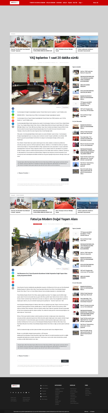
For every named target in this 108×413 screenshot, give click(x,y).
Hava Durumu (73, 388)
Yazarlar (44, 391)
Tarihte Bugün (73, 396)
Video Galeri (45, 388)
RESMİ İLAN (58, 401)
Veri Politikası (14, 400)
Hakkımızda (13, 397)
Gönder (65, 179)
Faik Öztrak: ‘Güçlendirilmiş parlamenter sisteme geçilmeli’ (87, 164)
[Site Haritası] (27, 392)
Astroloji (87, 395)
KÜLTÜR (75, 2)
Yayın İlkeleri (13, 399)
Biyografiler (88, 391)
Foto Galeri (45, 385)
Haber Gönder (26, 400)
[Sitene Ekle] (29, 392)
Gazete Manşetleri (74, 403)
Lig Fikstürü (72, 395)
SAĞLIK (65, 2)
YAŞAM (70, 2)
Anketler (87, 390)
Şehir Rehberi (73, 401)
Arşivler (44, 393)
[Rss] (24, 392)
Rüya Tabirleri (88, 393)
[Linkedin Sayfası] (22, 392)
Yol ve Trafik (73, 390)
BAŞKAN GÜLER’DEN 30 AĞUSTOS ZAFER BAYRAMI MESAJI (86, 97)
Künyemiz (44, 396)
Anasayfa (13, 33)
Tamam (92, 411)
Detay (86, 411)
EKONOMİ (59, 2)
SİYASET (57, 402)
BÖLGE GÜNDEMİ (50, 2)
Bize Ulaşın (44, 399)
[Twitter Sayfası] (14, 392)
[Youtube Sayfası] (19, 392)
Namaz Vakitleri (73, 391)
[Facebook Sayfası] (11, 392)
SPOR (56, 399)
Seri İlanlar (72, 400)
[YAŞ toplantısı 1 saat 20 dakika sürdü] (40, 85)
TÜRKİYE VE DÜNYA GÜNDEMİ (37, 2)
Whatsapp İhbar (26, 399)
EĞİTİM (57, 404)
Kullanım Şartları (26, 397)
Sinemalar (72, 398)
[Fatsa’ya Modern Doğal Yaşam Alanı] (40, 246)
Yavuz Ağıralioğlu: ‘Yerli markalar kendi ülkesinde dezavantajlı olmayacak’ (86, 138)
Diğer (80, 2)
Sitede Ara (87, 388)
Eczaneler (72, 393)
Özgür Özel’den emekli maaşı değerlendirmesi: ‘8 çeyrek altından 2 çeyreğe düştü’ (87, 158)
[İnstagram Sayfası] (16, 392)
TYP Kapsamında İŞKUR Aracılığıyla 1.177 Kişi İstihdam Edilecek (86, 104)
